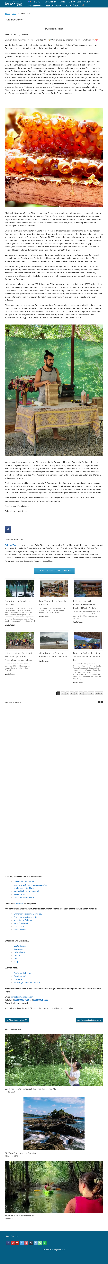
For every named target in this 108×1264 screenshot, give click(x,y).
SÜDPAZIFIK (49, 1)
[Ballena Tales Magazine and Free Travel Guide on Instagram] (13, 1243)
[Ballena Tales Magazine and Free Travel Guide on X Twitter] (22, 1243)
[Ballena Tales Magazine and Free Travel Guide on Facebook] (8, 529)
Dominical (18, 949)
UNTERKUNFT (35, 5)
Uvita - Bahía (19, 952)
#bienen (57, 1008)
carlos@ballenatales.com (22, 997)
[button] (83, 5)
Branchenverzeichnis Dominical (28, 914)
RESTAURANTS (53, 5)
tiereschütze (70, 1008)
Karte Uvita (19, 926)
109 (91, 693)
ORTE (62, 1)
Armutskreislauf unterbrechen (89, 1020)
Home (7, 13)
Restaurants (19, 894)
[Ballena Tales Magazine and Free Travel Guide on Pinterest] (26, 1243)
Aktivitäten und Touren (24, 881)
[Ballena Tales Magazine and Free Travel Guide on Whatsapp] (45, 1243)
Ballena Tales (11, 545)
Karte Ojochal (20, 929)
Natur (14, 13)
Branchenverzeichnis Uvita (26, 917)
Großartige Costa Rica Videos (27, 982)
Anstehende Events (22, 973)
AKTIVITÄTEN (71, 5)
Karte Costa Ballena (23, 920)
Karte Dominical (21, 923)
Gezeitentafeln (20, 976)
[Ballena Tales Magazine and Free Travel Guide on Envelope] (36, 1243)
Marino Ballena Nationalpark (26, 891)
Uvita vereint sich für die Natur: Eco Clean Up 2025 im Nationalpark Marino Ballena (19, 656)
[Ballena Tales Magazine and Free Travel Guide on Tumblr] (31, 1243)
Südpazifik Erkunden (29, 1008)
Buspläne (18, 979)
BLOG (37, 1)
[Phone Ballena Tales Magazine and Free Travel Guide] (40, 1243)
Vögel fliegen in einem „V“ (16, 1020)
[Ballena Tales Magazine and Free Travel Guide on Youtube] (17, 1243)
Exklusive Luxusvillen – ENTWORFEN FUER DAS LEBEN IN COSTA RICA (85, 604)
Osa (15, 958)
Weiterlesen (10, 625)
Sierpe (17, 961)
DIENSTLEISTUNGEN (79, 1)
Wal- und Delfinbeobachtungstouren (30, 885)
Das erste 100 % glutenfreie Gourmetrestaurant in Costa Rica (87, 656)
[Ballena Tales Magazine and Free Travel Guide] (14, 3)
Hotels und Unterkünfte (24, 897)
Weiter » (99, 693)
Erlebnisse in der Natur (24, 888)
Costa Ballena (20, 946)
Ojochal (17, 955)
